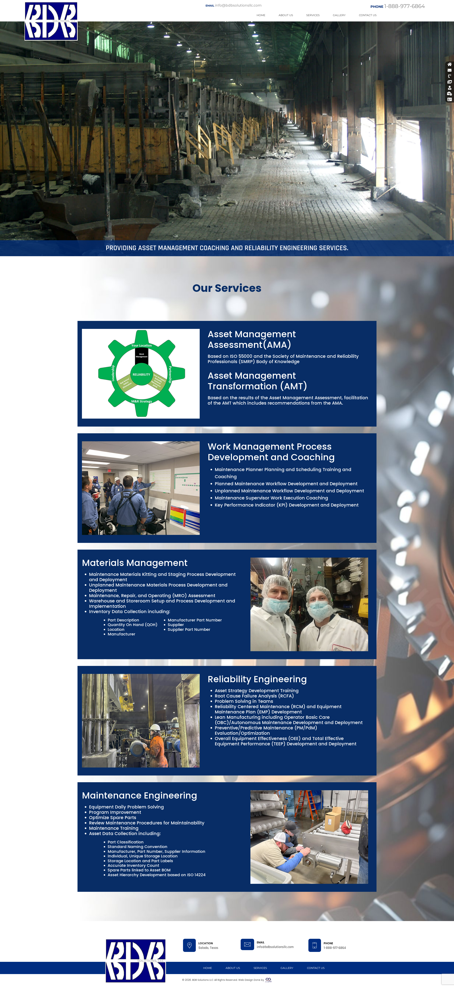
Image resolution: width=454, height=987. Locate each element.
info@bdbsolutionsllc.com (234, 5)
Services (313, 15)
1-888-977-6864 (397, 6)
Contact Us (368, 15)
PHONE (328, 943)
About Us (286, 15)
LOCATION (205, 943)
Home (261, 15)
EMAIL (260, 942)
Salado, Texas (208, 948)
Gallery (339, 15)
